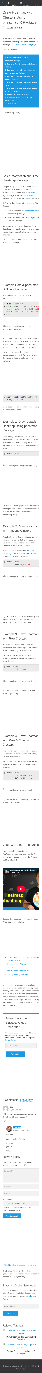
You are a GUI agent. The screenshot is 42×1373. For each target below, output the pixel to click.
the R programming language (24, 44)
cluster (28, 198)
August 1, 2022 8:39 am (21, 1130)
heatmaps (32, 192)
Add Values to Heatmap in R (18, 971)
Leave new (26, 1099)
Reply (4, 1121)
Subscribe (15, 1054)
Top (39, 1370)
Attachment (7, 1199)
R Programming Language (17, 974)
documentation (31, 210)
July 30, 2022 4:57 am (16, 1110)
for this (22, 1139)
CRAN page (29, 217)
